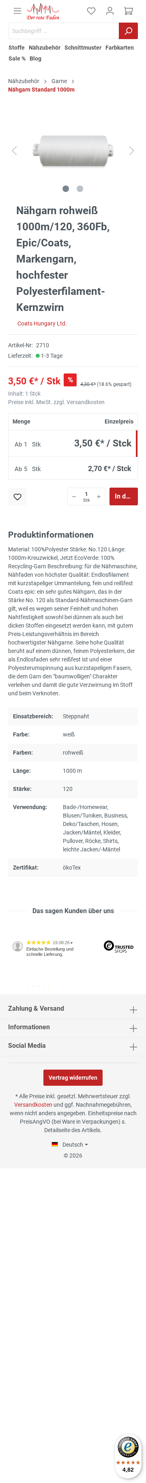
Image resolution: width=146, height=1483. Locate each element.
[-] (74, 496)
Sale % (17, 58)
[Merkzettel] (91, 11)
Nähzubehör (44, 47)
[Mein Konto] (110, 11)
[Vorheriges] (14, 151)
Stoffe (17, 47)
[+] (98, 496)
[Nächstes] (132, 151)
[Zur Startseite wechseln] (43, 11)
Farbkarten (119, 47)
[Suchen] (128, 31)
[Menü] (17, 11)
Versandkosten (33, 1104)
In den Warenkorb (126, 496)
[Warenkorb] (128, 11)
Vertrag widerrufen (73, 1077)
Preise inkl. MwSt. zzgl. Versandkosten (56, 402)
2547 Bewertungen (33, 991)
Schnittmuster (82, 47)
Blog (35, 58)
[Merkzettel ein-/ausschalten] (17, 496)
